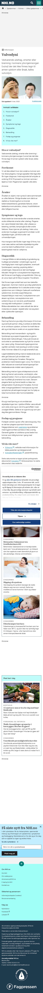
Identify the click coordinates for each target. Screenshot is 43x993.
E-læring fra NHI (7, 882)
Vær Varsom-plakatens (23, 951)
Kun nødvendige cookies (22, 522)
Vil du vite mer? (12, 141)
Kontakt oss (5, 885)
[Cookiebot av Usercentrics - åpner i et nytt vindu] (31, 469)
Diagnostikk (10, 128)
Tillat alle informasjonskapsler (21, 510)
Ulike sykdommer (32, 8)
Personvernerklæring (8, 898)
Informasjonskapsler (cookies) (12, 895)
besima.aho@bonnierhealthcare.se (18, 965)
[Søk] (32, 3)
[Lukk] (40, 826)
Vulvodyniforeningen (13, 453)
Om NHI (4, 873)
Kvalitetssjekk (36, 101)
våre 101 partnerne (14, 480)
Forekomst (10, 116)
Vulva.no (8, 447)
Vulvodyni (15, 461)
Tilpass (20, 516)
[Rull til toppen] (21, 863)
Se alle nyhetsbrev (9, 842)
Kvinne (21, 8)
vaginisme (23, 427)
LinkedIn (4, 915)
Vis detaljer (32, 504)
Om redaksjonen (7, 876)
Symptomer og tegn (13, 124)
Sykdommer (11, 8)
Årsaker (8, 120)
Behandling (10, 132)
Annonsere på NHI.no (9, 879)
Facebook (5, 912)
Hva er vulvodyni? (12, 112)
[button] (38, 3)
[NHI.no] (3, 8)
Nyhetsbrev (5, 909)
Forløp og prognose (13, 137)
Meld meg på (9, 853)
